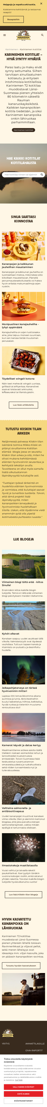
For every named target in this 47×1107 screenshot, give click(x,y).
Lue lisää (18, 1080)
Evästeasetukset (23, 1101)
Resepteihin (13, 19)
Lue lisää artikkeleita (23, 405)
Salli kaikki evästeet (23, 1087)
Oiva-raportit (34, 1050)
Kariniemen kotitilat (14, 120)
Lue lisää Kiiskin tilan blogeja (23, 894)
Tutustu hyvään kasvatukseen (21, 966)
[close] (41, 4)
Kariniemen (11, 49)
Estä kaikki (23, 1094)
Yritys (6, 1043)
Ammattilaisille (35, 1043)
